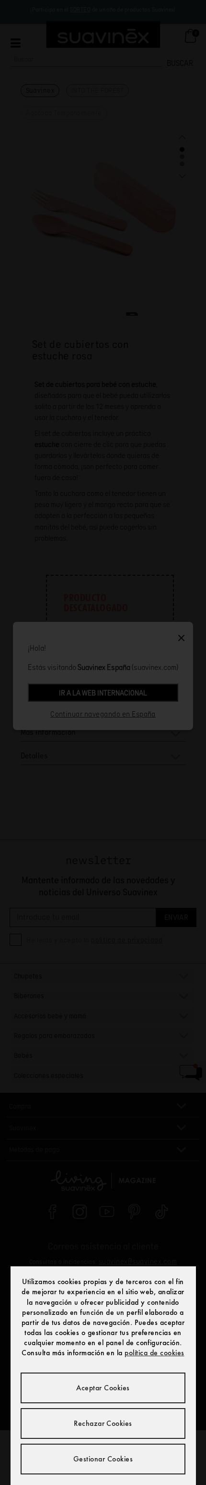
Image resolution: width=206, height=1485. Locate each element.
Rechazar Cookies (103, 1423)
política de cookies (154, 1352)
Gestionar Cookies (103, 1458)
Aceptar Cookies (102, 1387)
